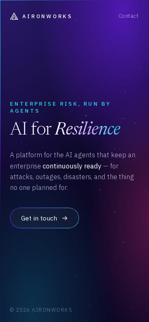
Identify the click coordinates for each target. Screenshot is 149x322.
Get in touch (39, 218)
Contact (128, 15)
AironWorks (47, 16)
